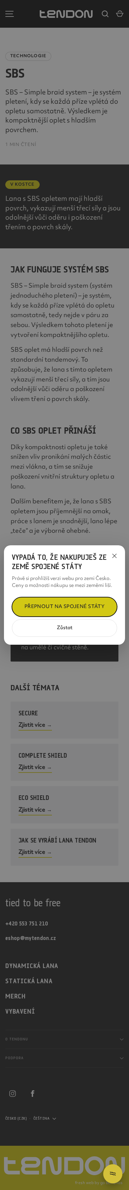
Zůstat (64, 628)
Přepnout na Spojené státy (64, 607)
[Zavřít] (114, 556)
